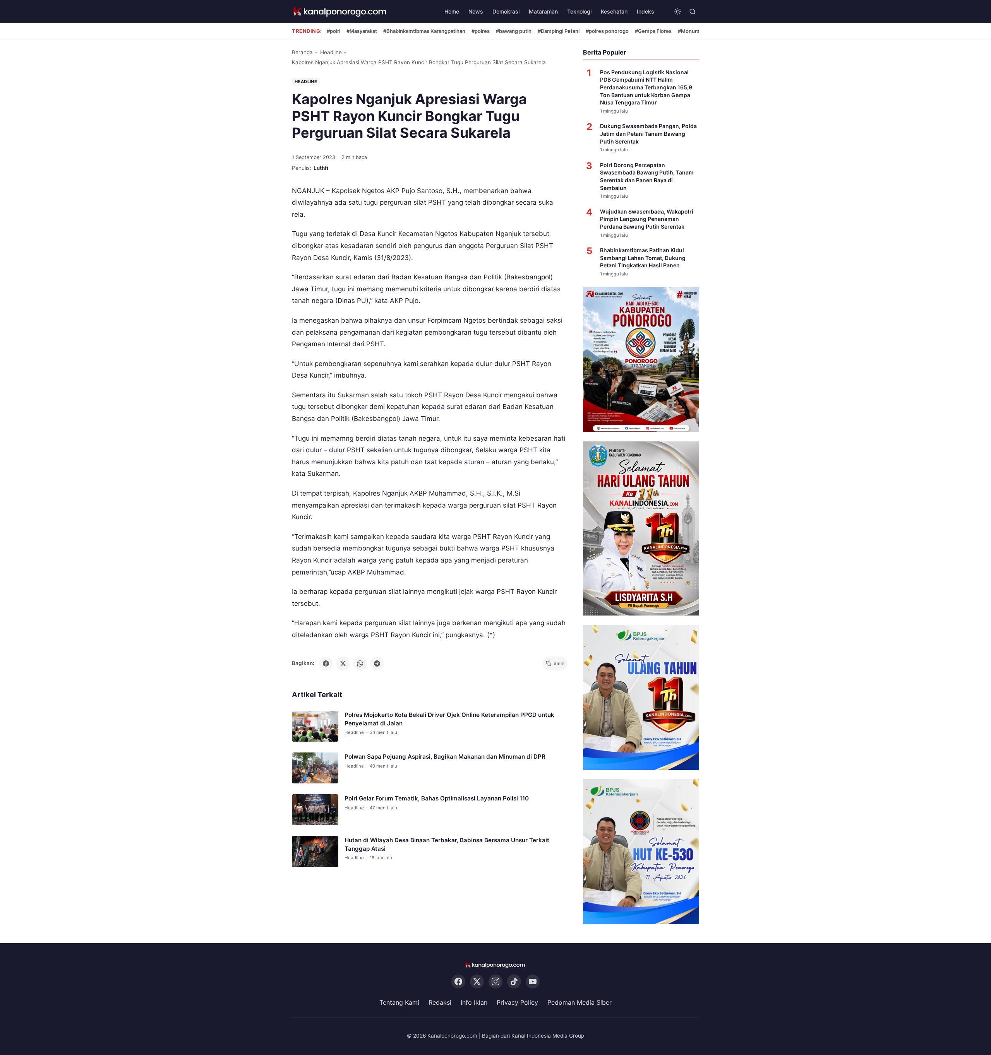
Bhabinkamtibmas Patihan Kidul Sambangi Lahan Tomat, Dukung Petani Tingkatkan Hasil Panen (643, 257)
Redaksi (440, 1003)
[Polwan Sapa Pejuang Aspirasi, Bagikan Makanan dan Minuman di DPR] (315, 767)
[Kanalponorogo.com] (340, 12)
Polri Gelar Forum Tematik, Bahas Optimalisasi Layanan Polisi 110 (437, 798)
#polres (480, 31)
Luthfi (321, 168)
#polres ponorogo (607, 31)
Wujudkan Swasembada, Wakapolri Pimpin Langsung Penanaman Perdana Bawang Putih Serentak (646, 219)
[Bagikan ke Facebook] (326, 663)
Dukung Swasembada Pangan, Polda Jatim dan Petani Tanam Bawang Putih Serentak (648, 133)
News (475, 11)
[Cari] (692, 11)
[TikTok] (514, 982)
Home (451, 11)
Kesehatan (614, 11)
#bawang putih (514, 31)
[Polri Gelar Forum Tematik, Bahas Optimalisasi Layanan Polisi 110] (315, 809)
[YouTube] (533, 982)
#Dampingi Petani (559, 31)
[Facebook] (458, 982)
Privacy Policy (517, 1003)
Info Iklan (474, 1003)
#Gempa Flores (653, 31)
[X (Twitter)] (477, 982)
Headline (331, 52)
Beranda (302, 52)
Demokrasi (506, 11)
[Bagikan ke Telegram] (377, 663)
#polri (333, 31)
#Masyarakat (361, 31)
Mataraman (543, 11)
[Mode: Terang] (677, 11)
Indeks (645, 11)
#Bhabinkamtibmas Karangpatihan (424, 31)
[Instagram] (495, 982)
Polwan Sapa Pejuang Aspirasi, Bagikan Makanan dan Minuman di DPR (445, 756)
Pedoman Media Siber (579, 1003)
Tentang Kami (399, 1003)
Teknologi (579, 11)
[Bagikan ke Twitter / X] (343, 663)
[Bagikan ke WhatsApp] (360, 663)
